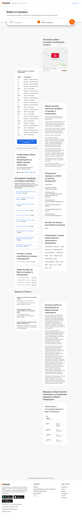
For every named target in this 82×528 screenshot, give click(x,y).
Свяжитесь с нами (6, 511)
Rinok (61, 261)
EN (35, 495)
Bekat (46, 228)
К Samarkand (48, 184)
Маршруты (64, 487)
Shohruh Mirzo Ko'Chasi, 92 (52, 246)
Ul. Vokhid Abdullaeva (57, 249)
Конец (43, 20)
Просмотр (32, 261)
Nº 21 (55, 264)
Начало (11, 20)
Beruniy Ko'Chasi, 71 (50, 252)
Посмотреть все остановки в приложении (27, 141)
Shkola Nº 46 (60, 252)
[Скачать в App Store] (19, 497)
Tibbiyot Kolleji (48, 258)
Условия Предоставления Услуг (10, 506)
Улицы (63, 491)
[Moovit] (6, 3)
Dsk (50, 267)
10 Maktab (47, 249)
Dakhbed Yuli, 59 (58, 255)
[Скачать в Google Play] (7, 497)
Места (63, 489)
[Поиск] (72, 22)
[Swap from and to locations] (38, 21)
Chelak (62, 246)
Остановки (65, 493)
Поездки (64, 497)
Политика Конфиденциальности (10, 509)
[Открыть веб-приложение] (7, 501)
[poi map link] (55, 60)
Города (63, 495)
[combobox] (23, 22)
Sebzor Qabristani (49, 261)
